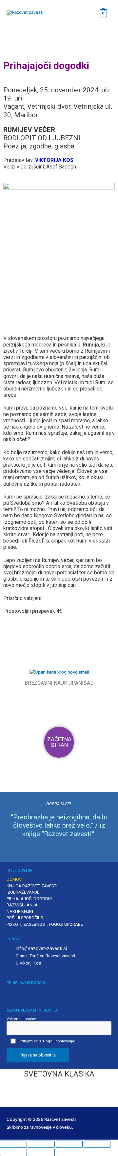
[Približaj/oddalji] (13, 1144)
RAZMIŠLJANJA (22, 904)
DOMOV (14, 879)
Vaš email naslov (21, 1019)
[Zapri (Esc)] (97, 1144)
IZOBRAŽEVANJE (23, 892)
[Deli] (69, 1144)
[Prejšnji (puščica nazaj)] (13, 1152)
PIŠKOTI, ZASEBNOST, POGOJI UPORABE (45, 924)
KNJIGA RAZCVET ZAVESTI (32, 885)
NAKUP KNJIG (20, 911)
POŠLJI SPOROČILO (25, 917)
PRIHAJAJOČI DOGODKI (29, 898)
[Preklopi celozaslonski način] (41, 1144)
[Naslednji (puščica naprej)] (41, 1152)
